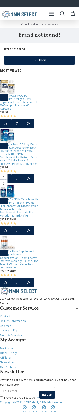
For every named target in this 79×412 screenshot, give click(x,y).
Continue (39, 60)
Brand (31, 24)
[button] (3, 176)
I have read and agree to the (27, 398)
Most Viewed (11, 71)
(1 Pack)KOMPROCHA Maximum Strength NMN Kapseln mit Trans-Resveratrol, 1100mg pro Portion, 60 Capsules (19, 102)
